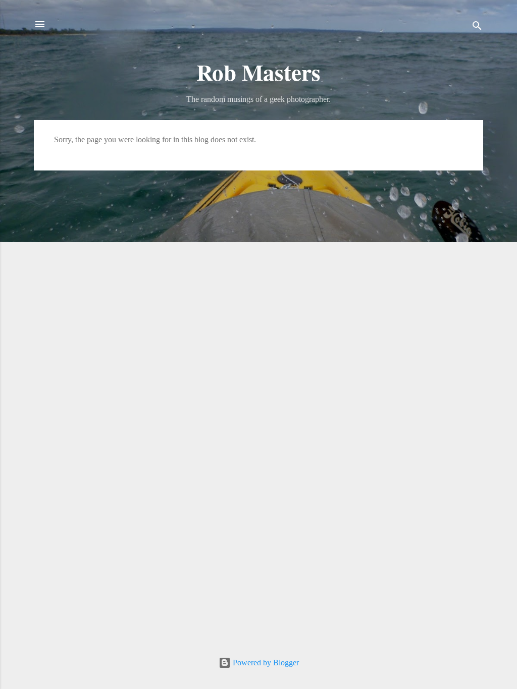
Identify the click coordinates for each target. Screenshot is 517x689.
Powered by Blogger (265, 662)
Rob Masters (258, 71)
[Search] (477, 27)
